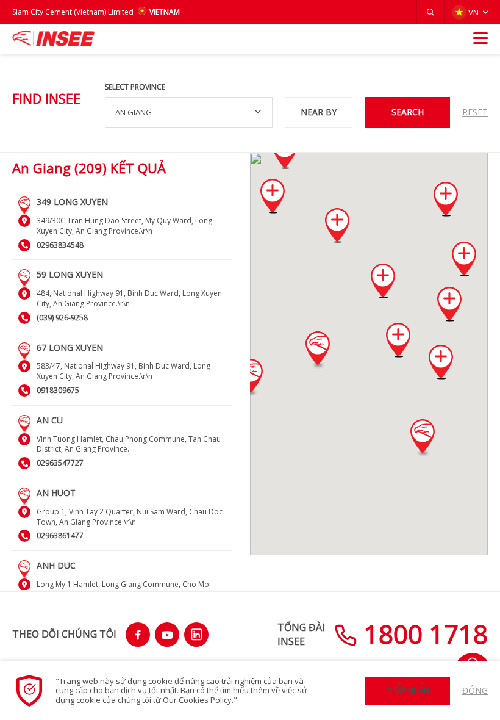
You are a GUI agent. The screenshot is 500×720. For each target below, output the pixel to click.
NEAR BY (319, 112)
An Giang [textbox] (133, 112)
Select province (135, 87)
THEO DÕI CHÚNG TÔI (64, 634)
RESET (475, 112)
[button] (430, 12)
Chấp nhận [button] (407, 690)
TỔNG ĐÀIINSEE (301, 634)
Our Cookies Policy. (198, 699)
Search (407, 112)
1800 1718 (422, 633)
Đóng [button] (475, 690)
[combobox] (189, 112)
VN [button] (473, 12)
